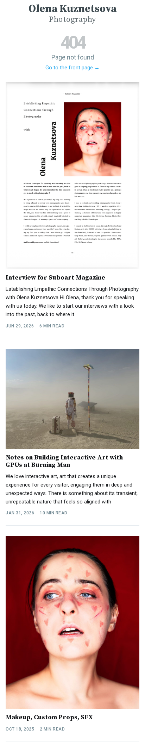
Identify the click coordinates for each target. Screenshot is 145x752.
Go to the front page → (72, 67)
